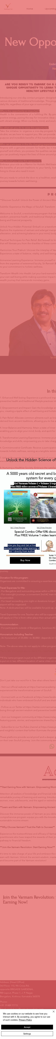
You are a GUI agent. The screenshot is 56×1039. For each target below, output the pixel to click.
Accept (27, 1027)
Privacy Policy (25, 1019)
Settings (27, 1033)
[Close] (51, 1013)
